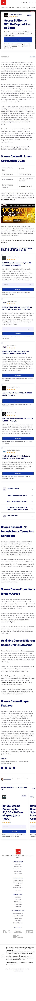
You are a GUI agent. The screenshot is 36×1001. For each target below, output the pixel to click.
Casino (29, 15)
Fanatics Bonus (18, 918)
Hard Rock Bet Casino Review (8, 378)
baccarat (4, 682)
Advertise (27, 969)
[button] (23, 2)
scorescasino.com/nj (25, 186)
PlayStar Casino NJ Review (8, 441)
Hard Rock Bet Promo (18, 922)
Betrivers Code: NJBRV (18, 915)
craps (9, 682)
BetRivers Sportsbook (18, 883)
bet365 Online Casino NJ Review (9, 292)
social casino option (12, 751)
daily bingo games (23, 749)
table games (30, 651)
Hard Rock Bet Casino (18, 869)
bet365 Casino (18, 864)
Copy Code (29, 284)
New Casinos (16, 7)
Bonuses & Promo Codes (18, 910)
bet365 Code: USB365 (18, 913)
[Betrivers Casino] (4, 302)
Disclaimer (16, 969)
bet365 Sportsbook (18, 880)
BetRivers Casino (18, 866)
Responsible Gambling (18, 971)
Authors (11, 969)
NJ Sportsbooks (18, 878)
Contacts (22, 969)
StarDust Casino (18, 873)
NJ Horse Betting (18, 904)
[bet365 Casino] (4, 258)
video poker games (20, 682)
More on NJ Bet (18, 894)
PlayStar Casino (18, 871)
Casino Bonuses (6, 7)
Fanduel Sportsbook (18, 887)
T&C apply (14, 46)
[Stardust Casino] (4, 451)
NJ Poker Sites (18, 906)
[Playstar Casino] (4, 414)
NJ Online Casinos (18, 861)
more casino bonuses (13, 240)
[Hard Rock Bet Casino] (4, 347)
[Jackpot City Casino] (4, 388)
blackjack (11, 691)
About (7, 969)
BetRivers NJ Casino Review (8, 336)
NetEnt (32, 667)
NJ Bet (33, 788)
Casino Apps (26, 7)
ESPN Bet (18, 890)
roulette (17, 691)
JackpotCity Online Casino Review (9, 404)
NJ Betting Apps (18, 901)
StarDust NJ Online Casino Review (9, 476)
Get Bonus (18, 39)
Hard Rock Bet (18, 885)
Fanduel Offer (18, 920)
